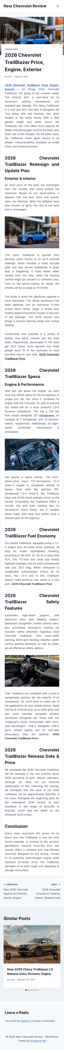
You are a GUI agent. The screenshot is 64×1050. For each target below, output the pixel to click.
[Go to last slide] (8, 956)
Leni (10, 76)
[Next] (55, 956)
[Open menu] (57, 6)
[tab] (26, 990)
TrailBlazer (11, 49)
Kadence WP (38, 1040)
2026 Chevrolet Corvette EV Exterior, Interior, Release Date (47, 891)
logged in (26, 1020)
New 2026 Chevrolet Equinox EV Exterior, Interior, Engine (16, 891)
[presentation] (32, 944)
